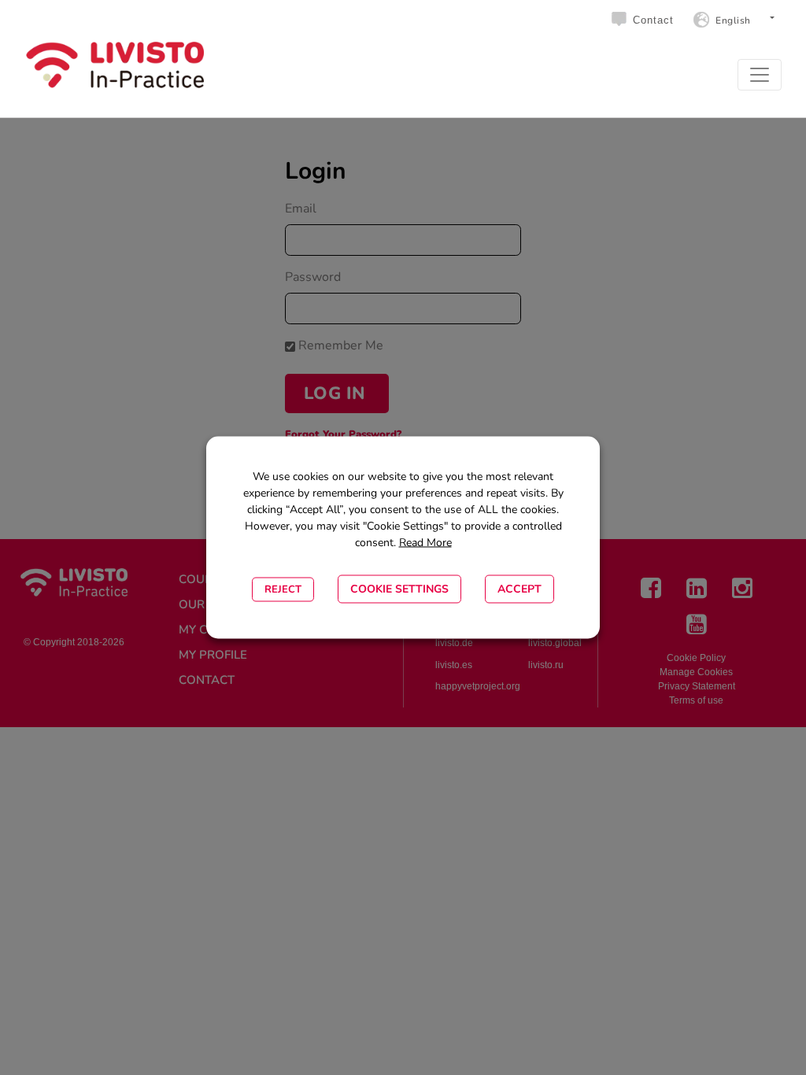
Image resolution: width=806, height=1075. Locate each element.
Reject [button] (282, 589)
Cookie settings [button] (399, 589)
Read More (425, 542)
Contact (653, 20)
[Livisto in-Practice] (114, 65)
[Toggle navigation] (760, 75)
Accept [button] (519, 589)
